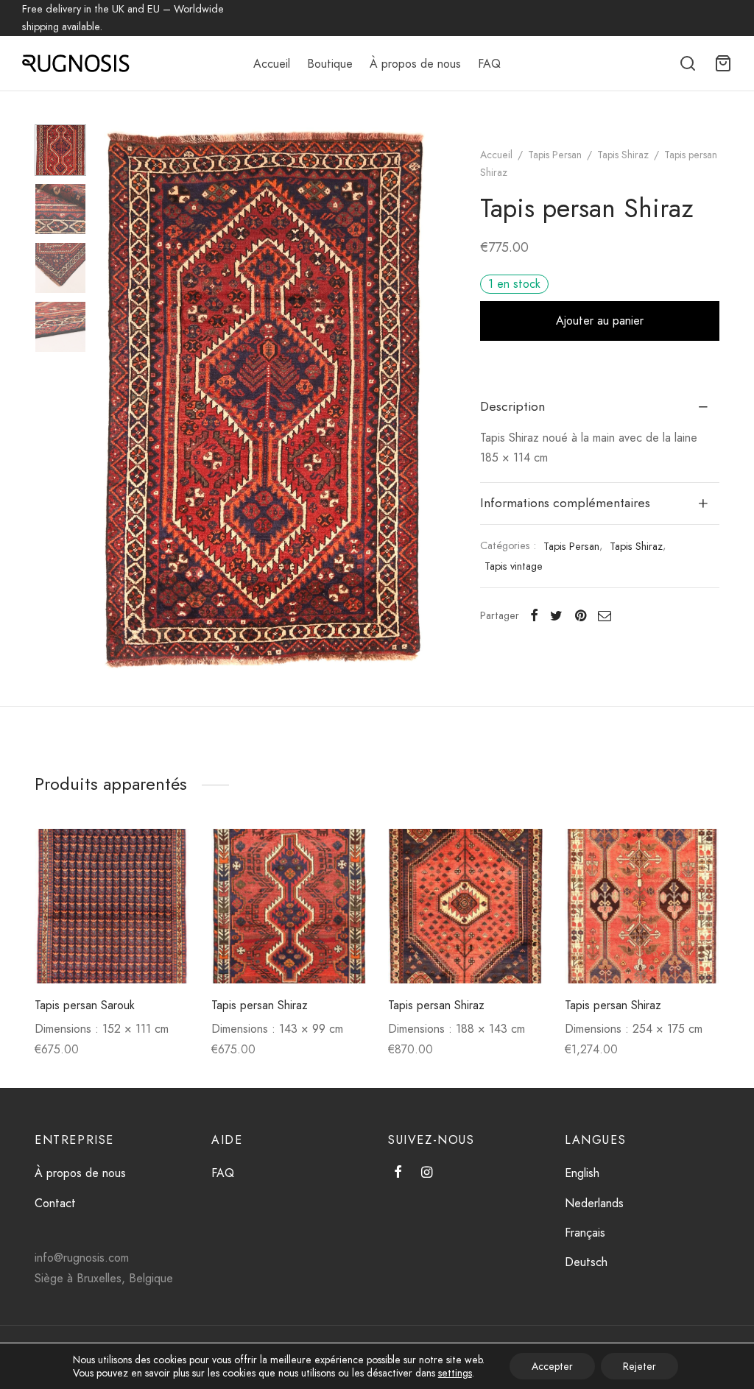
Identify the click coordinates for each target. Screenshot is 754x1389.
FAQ (489, 63)
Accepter (552, 1366)
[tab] (599, 407)
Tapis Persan (555, 154)
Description (512, 406)
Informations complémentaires (565, 502)
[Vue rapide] (168, 884)
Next (410, 399)
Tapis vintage (514, 566)
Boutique (330, 63)
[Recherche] (688, 63)
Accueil (271, 63)
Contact (55, 1203)
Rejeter (639, 1366)
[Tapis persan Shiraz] (288, 906)
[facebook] (398, 1173)
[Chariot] (723, 63)
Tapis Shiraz (623, 154)
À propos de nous (415, 63)
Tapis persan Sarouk (85, 1005)
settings (455, 1372)
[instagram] (426, 1173)
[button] (168, 850)
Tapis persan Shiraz (259, 1005)
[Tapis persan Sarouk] (112, 906)
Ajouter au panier (600, 320)
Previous (115, 399)
